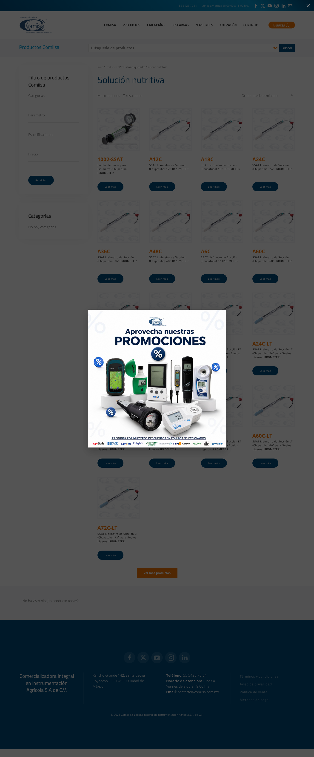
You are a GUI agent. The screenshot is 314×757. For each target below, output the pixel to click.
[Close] (308, 5)
